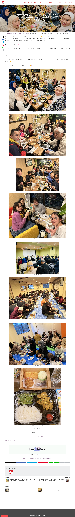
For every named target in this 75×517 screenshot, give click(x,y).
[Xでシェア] (3, 37)
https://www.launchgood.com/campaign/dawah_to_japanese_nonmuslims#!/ (37, 458)
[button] (3, 50)
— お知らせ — (37, 12)
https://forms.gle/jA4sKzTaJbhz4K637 (37, 436)
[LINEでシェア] (3, 47)
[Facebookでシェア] (3, 39)
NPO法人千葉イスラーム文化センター (39, 515)
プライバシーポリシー (37, 511)
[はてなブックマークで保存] (3, 42)
